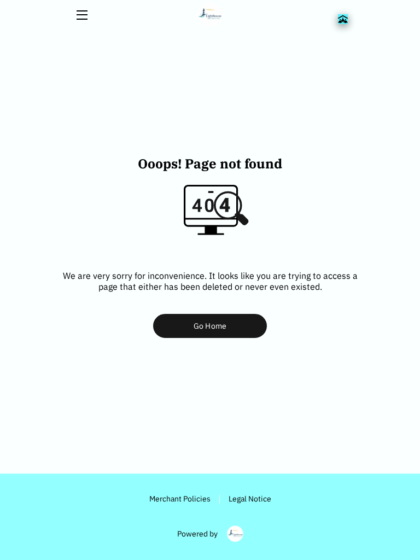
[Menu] (81, 15)
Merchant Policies (180, 498)
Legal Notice (250, 498)
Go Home (210, 325)
